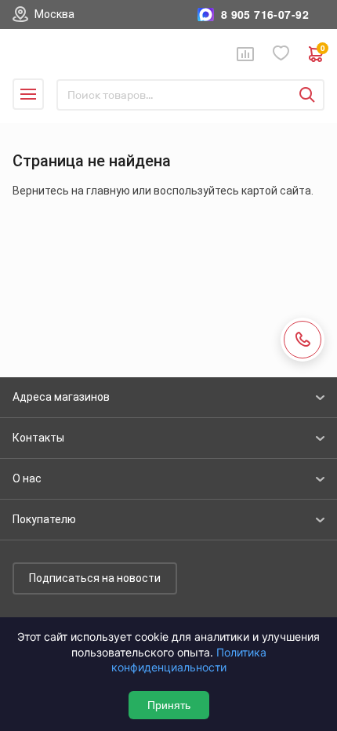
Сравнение (245, 54)
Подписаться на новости (95, 578)
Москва (54, 14)
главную (108, 190)
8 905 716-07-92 (265, 14)
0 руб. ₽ (322, 49)
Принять (168, 705)
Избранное (281, 53)
